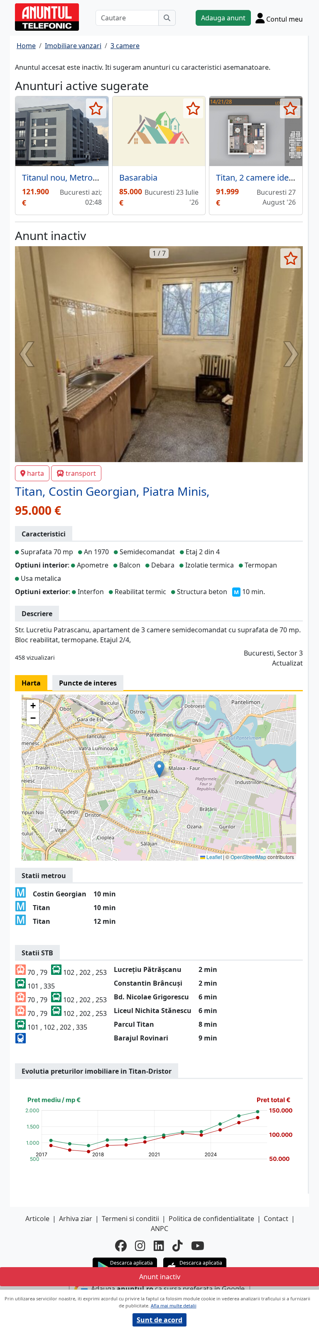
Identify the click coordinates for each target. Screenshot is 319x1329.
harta (35, 473)
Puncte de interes (88, 683)
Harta (31, 683)
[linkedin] (159, 1245)
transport (81, 473)
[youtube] (197, 1245)
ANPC (159, 1228)
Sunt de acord (159, 1319)
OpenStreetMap (248, 856)
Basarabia (138, 177)
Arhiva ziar (75, 1218)
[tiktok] (177, 1245)
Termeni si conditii (130, 1218)
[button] (159, 769)
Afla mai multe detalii (173, 1305)
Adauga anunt (223, 17)
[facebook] (121, 1245)
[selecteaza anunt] (96, 108)
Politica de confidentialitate (211, 1218)
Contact (276, 1218)
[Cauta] (167, 18)
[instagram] (140, 1245)
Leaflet (213, 856)
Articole (37, 1218)
